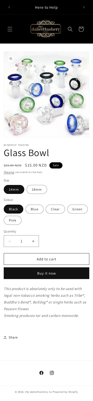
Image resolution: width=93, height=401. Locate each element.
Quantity (10, 231)
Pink (12, 220)
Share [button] (13, 337)
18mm (37, 189)
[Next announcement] (83, 7)
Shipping (9, 172)
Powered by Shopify (65, 392)
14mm (14, 189)
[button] (9, 29)
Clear (55, 209)
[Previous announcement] (9, 7)
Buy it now (46, 273)
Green (77, 209)
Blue (34, 209)
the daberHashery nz (38, 392)
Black (13, 209)
